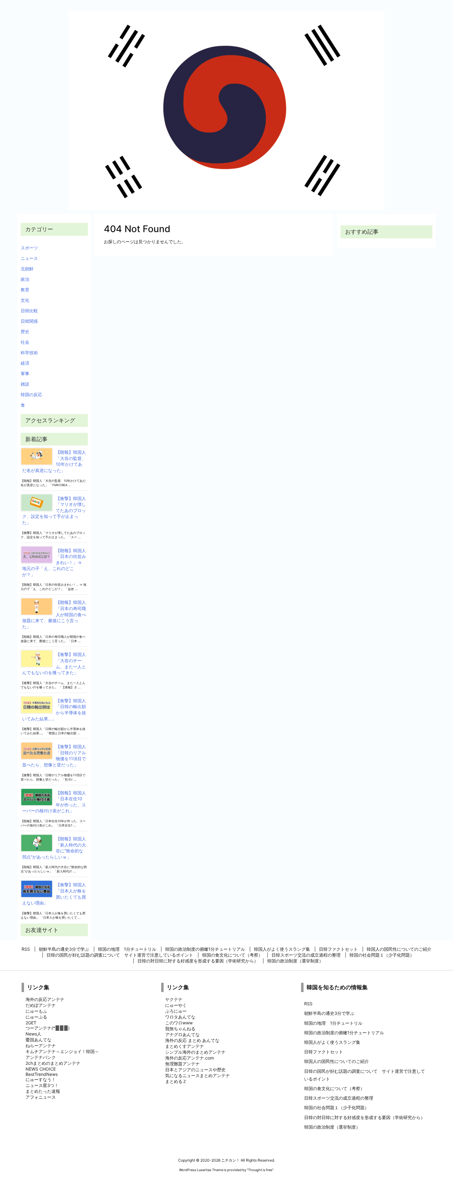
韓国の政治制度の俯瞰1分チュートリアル (344, 1032)
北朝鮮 (27, 268)
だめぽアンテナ (41, 1005)
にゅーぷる (36, 1016)
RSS (308, 1003)
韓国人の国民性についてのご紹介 (336, 1061)
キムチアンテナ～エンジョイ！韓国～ (62, 1051)
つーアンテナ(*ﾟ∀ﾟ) (48, 1028)
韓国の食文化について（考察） (334, 1088)
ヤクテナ (173, 999)
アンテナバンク (41, 1057)
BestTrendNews (42, 1074)
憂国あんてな (38, 1039)
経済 (25, 363)
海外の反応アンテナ (45, 999)
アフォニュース (41, 1097)
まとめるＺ (176, 1081)
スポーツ (29, 247)
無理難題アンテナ (182, 1063)
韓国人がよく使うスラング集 (332, 1042)
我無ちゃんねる (180, 1028)
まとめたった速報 (43, 1091)
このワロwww (179, 1022)
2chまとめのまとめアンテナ (53, 1063)
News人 (33, 1033)
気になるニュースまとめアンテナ (197, 1075)
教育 (25, 289)
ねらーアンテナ (41, 1045)
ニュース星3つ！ (42, 1085)
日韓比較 (29, 310)
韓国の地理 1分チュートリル (333, 1023)
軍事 (25, 373)
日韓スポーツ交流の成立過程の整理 (338, 1098)
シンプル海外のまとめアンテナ (195, 1052)
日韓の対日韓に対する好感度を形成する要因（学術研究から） (364, 1117)
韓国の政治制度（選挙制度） (332, 1127)
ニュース (29, 258)
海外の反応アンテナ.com (189, 1057)
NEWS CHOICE (41, 1069)
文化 (25, 300)
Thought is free (260, 1170)
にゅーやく (176, 1005)
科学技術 (29, 352)
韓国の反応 (31, 394)
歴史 (25, 331)
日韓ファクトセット (323, 1051)
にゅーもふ (36, 1011)
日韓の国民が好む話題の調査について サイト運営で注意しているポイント (364, 1074)
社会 (25, 342)
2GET (31, 1022)
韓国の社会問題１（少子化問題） (336, 1107)
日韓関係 (29, 321)
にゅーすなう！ (41, 1079)
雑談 (25, 384)
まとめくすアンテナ (184, 1046)
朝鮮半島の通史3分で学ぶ (329, 1013)
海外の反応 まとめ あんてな (192, 1040)
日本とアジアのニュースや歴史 (195, 1069)
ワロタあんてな (180, 1016)
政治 (25, 279)
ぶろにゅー (176, 1011)
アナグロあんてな (182, 1034)
